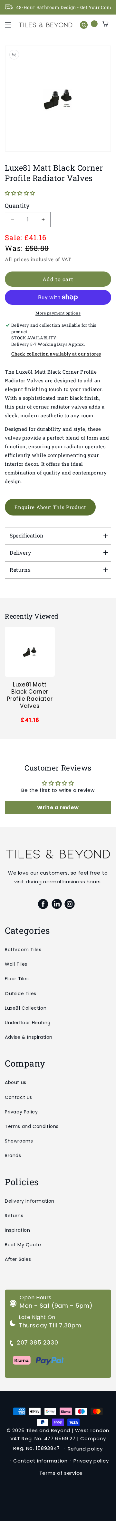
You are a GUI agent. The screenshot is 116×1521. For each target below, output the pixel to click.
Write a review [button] (58, 807)
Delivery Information (29, 1201)
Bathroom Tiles (23, 949)
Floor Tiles (17, 978)
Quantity (17, 205)
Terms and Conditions (32, 1126)
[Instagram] (70, 904)
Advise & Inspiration (29, 1037)
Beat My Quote (23, 1244)
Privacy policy (91, 1460)
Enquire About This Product (50, 507)
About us (15, 1082)
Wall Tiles (16, 964)
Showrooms (19, 1141)
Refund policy (85, 1448)
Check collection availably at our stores (56, 354)
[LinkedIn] (57, 904)
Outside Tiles (20, 993)
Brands (13, 1155)
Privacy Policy (21, 1112)
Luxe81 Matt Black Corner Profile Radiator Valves (30, 695)
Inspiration (17, 1230)
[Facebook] (43, 904)
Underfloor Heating (28, 1022)
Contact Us (18, 1097)
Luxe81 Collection (25, 1008)
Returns (14, 1215)
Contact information (40, 1460)
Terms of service (61, 1473)
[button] (8, 25)
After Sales (18, 1259)
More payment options (58, 312)
